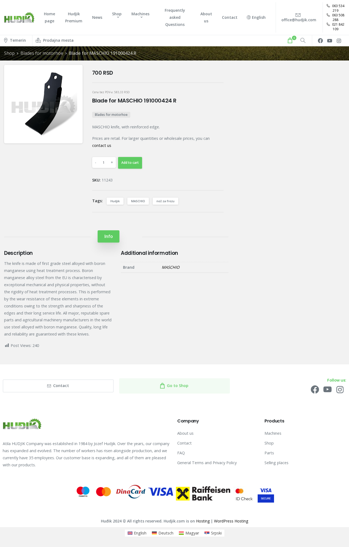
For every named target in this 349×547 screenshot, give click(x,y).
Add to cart (130, 162)
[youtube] (329, 40)
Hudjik (115, 201)
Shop (9, 53)
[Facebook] (320, 40)
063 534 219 (337, 8)
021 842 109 (337, 26)
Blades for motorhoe (41, 53)
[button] (74, 73)
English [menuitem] (140, 533)
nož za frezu (165, 201)
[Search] (302, 40)
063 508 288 (337, 17)
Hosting (203, 521)
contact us (101, 145)
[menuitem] (137, 533)
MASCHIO (138, 201)
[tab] (108, 236)
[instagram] (339, 40)
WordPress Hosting (231, 521)
